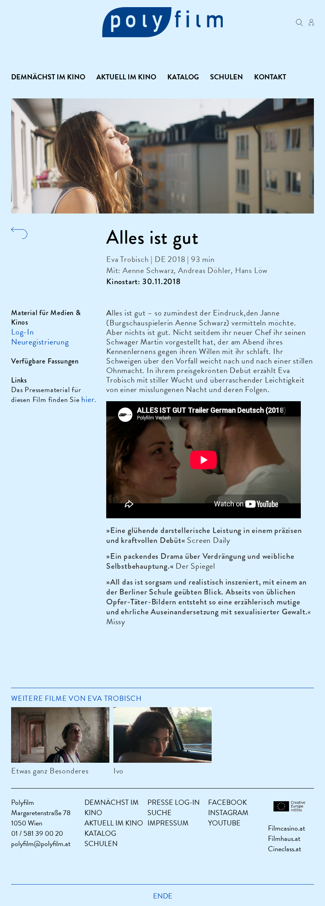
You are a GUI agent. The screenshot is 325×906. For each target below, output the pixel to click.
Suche (159, 812)
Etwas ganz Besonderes (50, 771)
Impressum (168, 823)
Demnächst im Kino (48, 77)
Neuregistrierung (40, 342)
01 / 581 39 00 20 (37, 833)
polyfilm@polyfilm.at (41, 843)
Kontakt (270, 77)
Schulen (226, 77)
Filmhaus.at (284, 838)
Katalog (183, 77)
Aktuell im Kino (126, 77)
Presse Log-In (173, 802)
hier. (88, 399)
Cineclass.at (284, 848)
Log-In (22, 332)
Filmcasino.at (286, 828)
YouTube (224, 823)
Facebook (227, 802)
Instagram (228, 812)
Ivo (118, 771)
